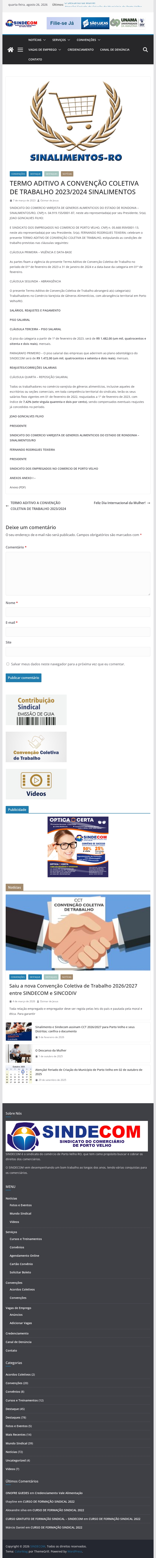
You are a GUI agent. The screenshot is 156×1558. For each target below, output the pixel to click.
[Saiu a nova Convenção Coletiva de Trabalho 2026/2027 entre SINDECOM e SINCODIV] (78, 932)
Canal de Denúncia (114, 50)
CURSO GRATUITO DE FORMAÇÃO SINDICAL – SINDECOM (44, 1519)
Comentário (16, 547)
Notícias (34, 40)
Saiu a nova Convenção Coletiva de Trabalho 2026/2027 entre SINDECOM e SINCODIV (73, 989)
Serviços (59, 40)
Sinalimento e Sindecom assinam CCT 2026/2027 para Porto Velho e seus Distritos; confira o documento (85, 1029)
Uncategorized (16, 1460)
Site (8, 642)
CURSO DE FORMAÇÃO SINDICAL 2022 (49, 1501)
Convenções (86, 40)
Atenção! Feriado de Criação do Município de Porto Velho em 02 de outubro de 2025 (88, 1072)
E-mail (12, 622)
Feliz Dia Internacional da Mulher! (119, 503)
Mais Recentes (16, 1434)
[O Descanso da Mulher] (19, 1053)
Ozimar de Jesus (49, 200)
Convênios (17, 1247)
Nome (12, 603)
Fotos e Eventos (21, 1205)
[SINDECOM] (10, 50)
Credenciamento (81, 50)
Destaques (51, 173)
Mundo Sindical (20, 1213)
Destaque (35, 173)
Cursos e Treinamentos (26, 1239)
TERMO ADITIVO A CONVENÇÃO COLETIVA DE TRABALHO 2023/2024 (38, 506)
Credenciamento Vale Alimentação (59, 1493)
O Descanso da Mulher (80, 5)
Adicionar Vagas (21, 1323)
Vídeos (14, 1222)
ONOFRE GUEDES (17, 1493)
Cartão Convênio (21, 1264)
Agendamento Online (24, 1256)
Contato (35, 59)
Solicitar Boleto (20, 1272)
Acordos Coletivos (22, 1289)
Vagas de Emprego (42, 50)
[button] (43, 40)
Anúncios (16, 1315)
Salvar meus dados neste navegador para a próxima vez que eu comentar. (68, 664)
